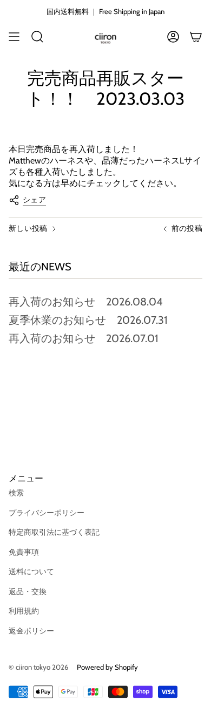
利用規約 (24, 611)
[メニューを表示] (14, 36)
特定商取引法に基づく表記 (54, 532)
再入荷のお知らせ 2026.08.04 (86, 301)
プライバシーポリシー (46, 513)
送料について (31, 571)
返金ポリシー (31, 631)
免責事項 (24, 552)
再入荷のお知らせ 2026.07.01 (84, 338)
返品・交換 (28, 591)
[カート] (195, 36)
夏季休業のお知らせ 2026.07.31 (88, 320)
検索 (16, 493)
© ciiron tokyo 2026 (38, 667)
